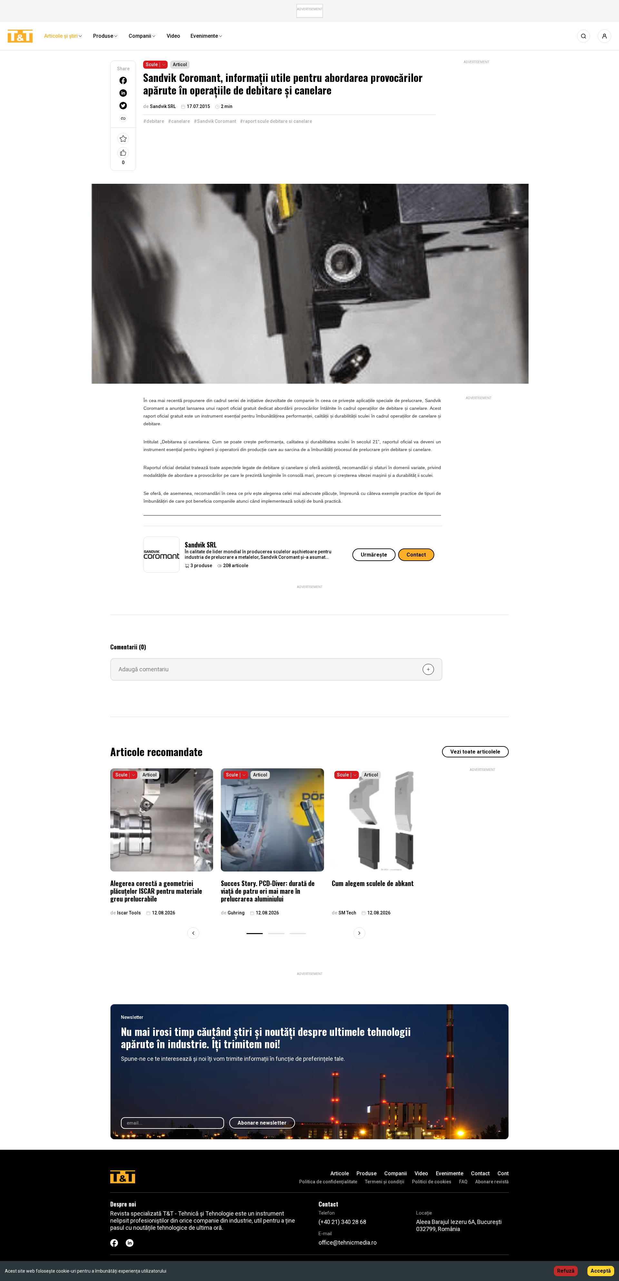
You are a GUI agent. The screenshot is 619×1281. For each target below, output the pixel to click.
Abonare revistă (492, 1181)
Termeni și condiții (384, 1181)
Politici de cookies (431, 1181)
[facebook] (123, 80)
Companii (395, 1173)
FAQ (463, 1181)
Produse (367, 1173)
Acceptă (601, 1271)
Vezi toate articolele (475, 752)
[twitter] (123, 105)
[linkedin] (123, 93)
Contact (416, 555)
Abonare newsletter (262, 1123)
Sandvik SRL (201, 544)
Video (421, 1173)
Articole (339, 1173)
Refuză (566, 1271)
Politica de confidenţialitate (328, 1181)
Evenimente (449, 1173)
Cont (503, 1173)
